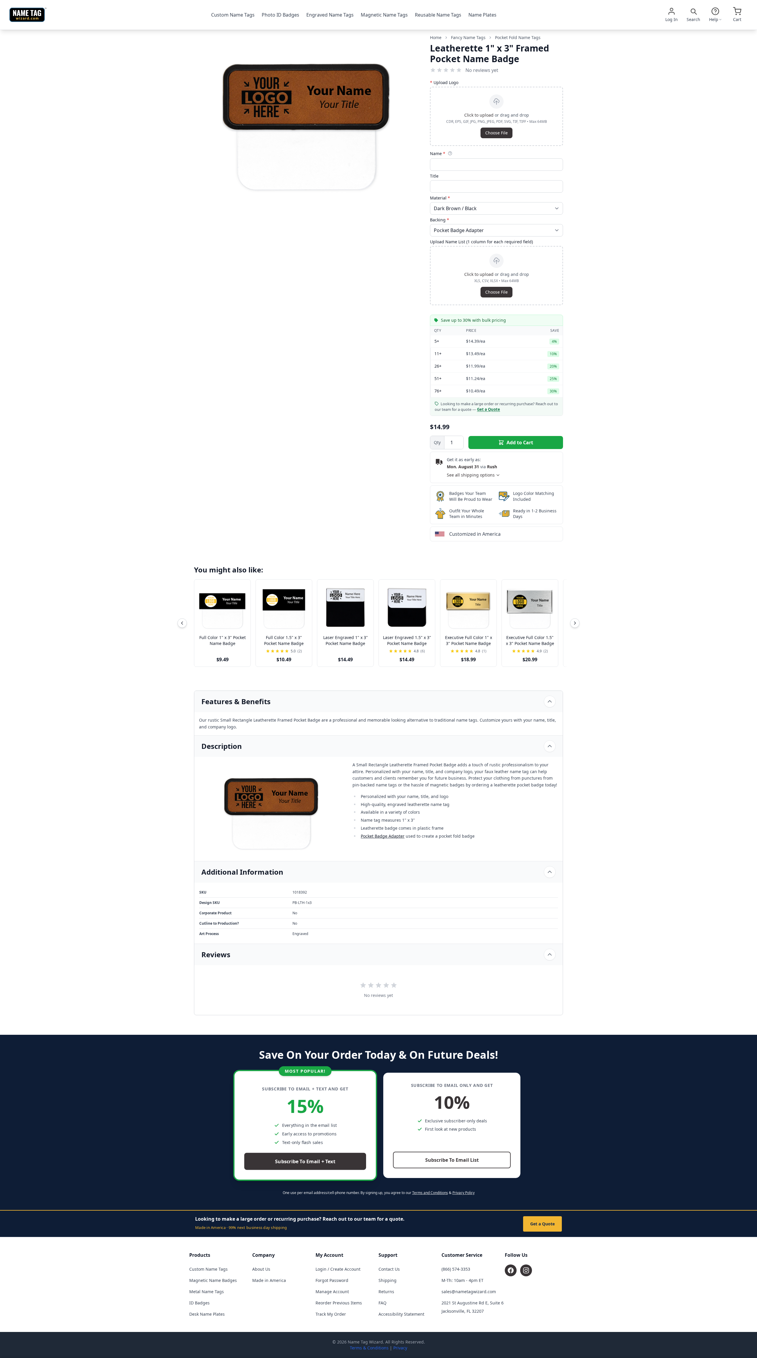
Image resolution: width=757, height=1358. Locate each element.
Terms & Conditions (369, 1348)
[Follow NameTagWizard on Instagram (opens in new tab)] (526, 1270)
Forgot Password (332, 1280)
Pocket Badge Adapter (383, 836)
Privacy (400, 1348)
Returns (386, 1291)
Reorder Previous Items (339, 1303)
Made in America (269, 1280)
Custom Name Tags (233, 15)
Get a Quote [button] (488, 409)
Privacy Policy (463, 1192)
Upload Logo (444, 82)
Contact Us (389, 1269)
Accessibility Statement (401, 1314)
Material (440, 198)
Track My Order (331, 1314)
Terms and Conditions (430, 1192)
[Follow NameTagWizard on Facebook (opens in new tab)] (511, 1270)
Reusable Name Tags (438, 15)
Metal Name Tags (206, 1291)
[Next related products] (575, 623)
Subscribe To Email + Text (305, 1161)
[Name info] (450, 153)
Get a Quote (542, 1224)
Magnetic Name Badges (213, 1280)
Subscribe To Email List (452, 1160)
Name (437, 153)
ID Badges (199, 1303)
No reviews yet (481, 70)
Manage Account (332, 1291)
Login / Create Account (338, 1269)
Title (434, 176)
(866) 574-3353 (455, 1269)
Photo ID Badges (280, 15)
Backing (439, 220)
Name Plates (482, 15)
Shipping (387, 1280)
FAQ (382, 1303)
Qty (437, 442)
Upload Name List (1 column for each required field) (481, 241)
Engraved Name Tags (330, 15)
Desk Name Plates (207, 1314)
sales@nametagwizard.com (468, 1291)
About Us (261, 1269)
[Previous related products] (182, 623)
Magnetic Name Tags (384, 15)
